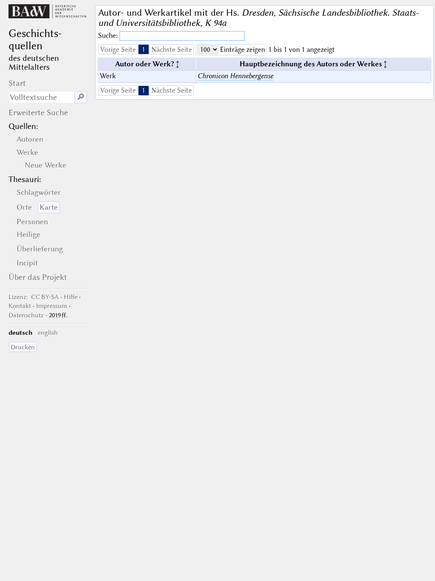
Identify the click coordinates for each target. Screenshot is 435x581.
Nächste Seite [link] (171, 50)
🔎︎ (80, 97)
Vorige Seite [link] (118, 50)
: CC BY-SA (33, 297)
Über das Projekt (37, 277)
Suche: (108, 35)
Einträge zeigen (241, 50)
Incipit (27, 263)
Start (17, 83)
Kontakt (19, 306)
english (48, 332)
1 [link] (143, 50)
